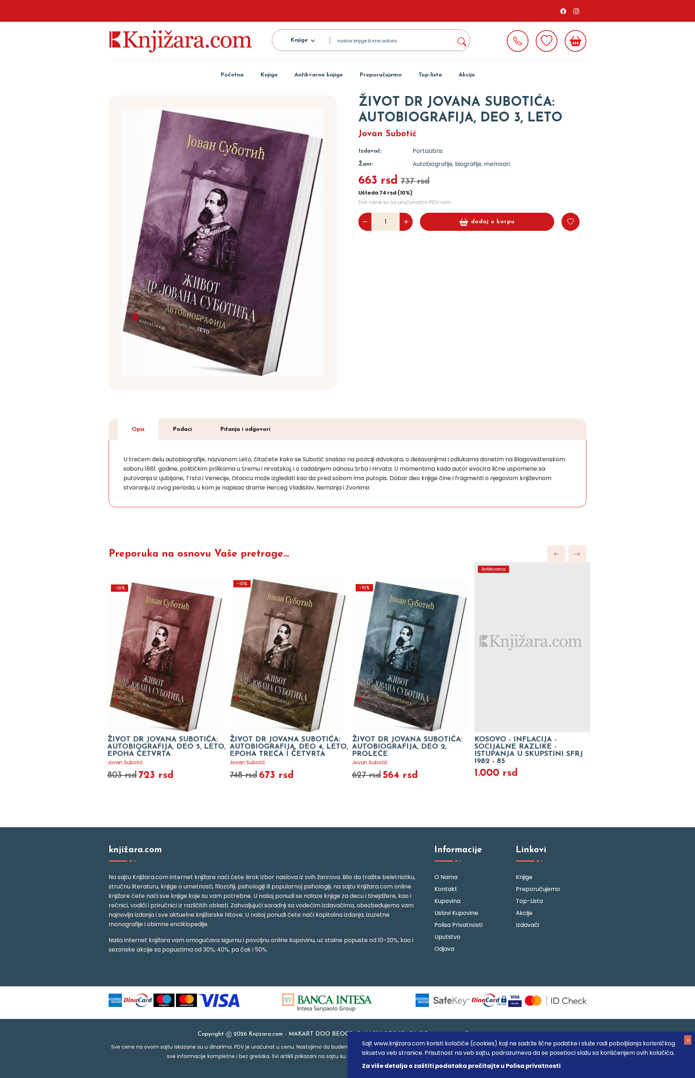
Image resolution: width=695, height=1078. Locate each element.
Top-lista (430, 75)
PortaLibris (428, 151)
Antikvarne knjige (318, 75)
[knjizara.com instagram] (576, 11)
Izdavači (527, 925)
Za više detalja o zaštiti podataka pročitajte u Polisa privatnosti (461, 1066)
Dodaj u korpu (493, 222)
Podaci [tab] (182, 429)
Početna (232, 75)
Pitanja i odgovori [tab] (245, 429)
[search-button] (461, 40)
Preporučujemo (380, 75)
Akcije (467, 75)
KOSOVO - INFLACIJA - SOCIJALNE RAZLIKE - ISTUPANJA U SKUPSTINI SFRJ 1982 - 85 (524, 750)
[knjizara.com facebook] (563, 11)
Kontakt (445, 889)
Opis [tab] (138, 429)
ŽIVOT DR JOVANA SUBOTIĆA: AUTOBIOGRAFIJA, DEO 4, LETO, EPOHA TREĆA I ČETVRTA (285, 747)
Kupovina (447, 901)
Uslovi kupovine (456, 913)
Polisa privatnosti (458, 925)
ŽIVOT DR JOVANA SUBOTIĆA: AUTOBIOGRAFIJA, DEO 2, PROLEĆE (403, 747)
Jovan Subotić (387, 134)
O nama (446, 877)
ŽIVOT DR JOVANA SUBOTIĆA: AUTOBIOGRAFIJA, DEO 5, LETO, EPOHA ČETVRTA (162, 747)
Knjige (269, 75)
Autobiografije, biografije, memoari (461, 164)
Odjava (444, 949)
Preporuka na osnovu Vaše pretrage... (199, 554)
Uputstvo (447, 937)
